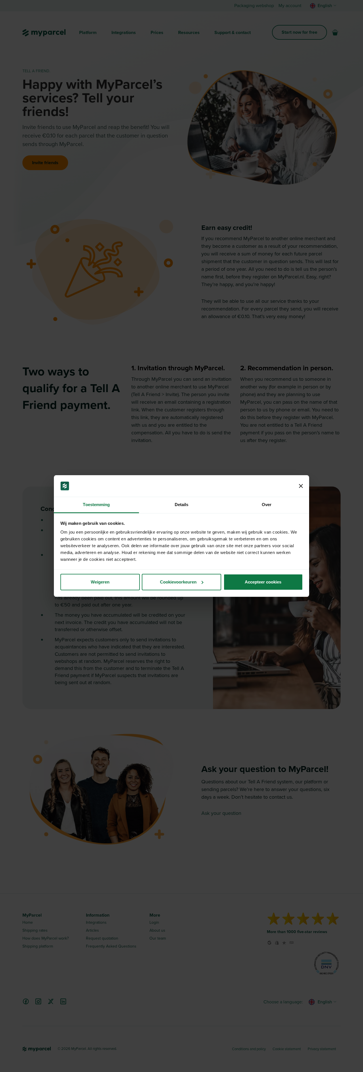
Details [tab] (182, 504)
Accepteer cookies (263, 582)
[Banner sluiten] (301, 486)
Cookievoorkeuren (178, 582)
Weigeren (100, 582)
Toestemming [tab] (96, 504)
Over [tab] (266, 504)
